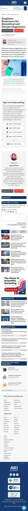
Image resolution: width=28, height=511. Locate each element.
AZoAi (15, 404)
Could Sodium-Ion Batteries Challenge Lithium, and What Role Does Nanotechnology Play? (18, 320)
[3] (5, 253)
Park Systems (8, 350)
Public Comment (22, 223)
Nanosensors (15, 14)
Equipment (6, 421)
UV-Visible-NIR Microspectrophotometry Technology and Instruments (14, 331)
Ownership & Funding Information (7, 457)
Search (5, 438)
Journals (6, 431)
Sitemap (16, 431)
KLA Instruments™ (9, 359)
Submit (24, 227)
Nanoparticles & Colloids (15, 383)
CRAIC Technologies (9, 335)
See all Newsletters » (7, 390)
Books (15, 417)
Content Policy (7, 453)
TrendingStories (5, 231)
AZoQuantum (17, 402)
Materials (16, 423)
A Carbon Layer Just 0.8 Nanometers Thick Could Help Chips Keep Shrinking (18, 245)
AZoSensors (17, 400)
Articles (6, 419)
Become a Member (9, 440)
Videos (5, 423)
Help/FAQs (16, 429)
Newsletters (7, 442)
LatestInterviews (14, 231)
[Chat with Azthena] (24, 508)
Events (15, 421)
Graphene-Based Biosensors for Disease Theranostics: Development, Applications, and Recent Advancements (14, 81)
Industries (16, 427)
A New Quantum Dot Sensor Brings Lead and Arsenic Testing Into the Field (18, 262)
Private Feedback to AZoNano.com (17, 224)
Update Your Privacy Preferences (14, 506)
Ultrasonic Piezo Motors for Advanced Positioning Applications (14, 339)
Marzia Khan (14, 165)
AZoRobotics (7, 402)
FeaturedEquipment (22, 231)
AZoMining (6, 410)
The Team (16, 433)
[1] (5, 236)
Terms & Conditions (9, 448)
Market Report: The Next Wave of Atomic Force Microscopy (18, 311)
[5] (5, 269)
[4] (5, 261)
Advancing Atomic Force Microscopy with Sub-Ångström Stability (14, 346)
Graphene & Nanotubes (14, 375)
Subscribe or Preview (13, 369)
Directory (6, 429)
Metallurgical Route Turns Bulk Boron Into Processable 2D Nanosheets (18, 270)
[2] (5, 245)
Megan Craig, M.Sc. (18, 42)
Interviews (6, 427)
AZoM (5, 400)
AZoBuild (6, 408)
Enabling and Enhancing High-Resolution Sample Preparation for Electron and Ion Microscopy (13, 354)
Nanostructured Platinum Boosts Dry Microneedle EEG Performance (17, 237)
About (5, 435)
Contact (6, 444)
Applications (17, 425)
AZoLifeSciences (18, 408)
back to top (22, 463)
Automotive (11, 368)
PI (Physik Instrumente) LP (11, 343)
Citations (5, 197)
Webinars (6, 425)
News (9, 14)
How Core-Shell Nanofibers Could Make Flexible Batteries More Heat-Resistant (18, 253)
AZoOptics (6, 406)
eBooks (16, 419)
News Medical (17, 406)
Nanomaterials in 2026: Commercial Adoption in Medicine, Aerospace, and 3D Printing (19, 304)
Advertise (6, 446)
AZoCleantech (7, 404)
